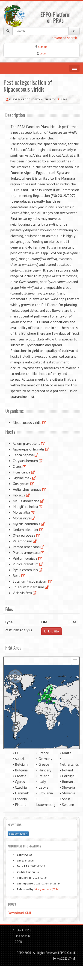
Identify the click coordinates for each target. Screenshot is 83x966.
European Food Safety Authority (32, 99)
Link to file (51, 631)
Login (43, 53)
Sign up (42, 46)
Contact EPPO (22, 930)
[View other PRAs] (44, 422)
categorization (18, 833)
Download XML (20, 912)
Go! (74, 31)
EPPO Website (22, 936)
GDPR (18, 942)
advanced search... (66, 37)
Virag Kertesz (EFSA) (47, 889)
